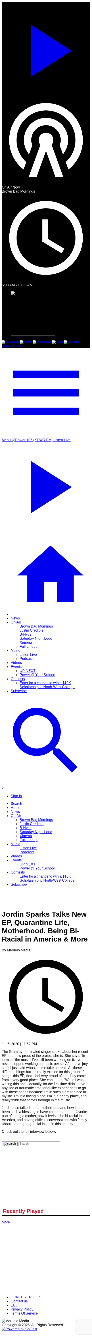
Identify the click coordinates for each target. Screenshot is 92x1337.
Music (15, 650)
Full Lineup (29, 646)
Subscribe (19, 691)
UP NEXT (28, 671)
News (15, 618)
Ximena (26, 642)
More (6, 1222)
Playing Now (12, 346)
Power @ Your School (37, 675)
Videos (16, 663)
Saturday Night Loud (36, 638)
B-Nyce (25, 634)
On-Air (16, 622)
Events (16, 667)
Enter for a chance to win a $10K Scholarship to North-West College (47, 685)
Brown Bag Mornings (36, 626)
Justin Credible (32, 630)
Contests (18, 679)
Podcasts (27, 659)
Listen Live (28, 654)
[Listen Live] (46, 49)
